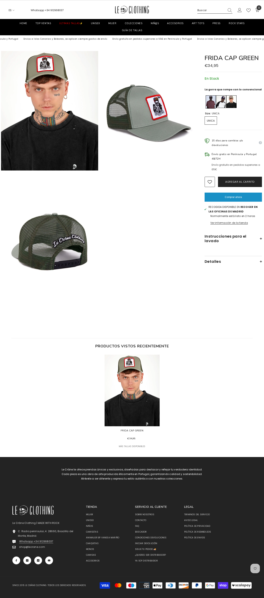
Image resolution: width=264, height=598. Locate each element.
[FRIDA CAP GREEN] (132, 390)
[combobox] (211, 10)
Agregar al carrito (240, 182)
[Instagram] (27, 560)
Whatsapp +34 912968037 (47, 10)
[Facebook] (16, 560)
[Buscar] (214, 10)
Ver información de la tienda (229, 223)
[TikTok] (38, 560)
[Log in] (240, 10)
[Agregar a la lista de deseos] (210, 182)
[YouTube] (49, 560)
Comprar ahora (233, 197)
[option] (132, 406)
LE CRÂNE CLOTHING (35, 585)
